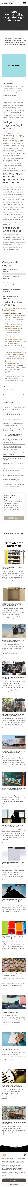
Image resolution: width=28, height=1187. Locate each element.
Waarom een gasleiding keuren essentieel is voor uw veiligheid (12, 1085)
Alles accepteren (14, 1180)
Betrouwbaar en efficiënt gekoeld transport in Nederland (13, 453)
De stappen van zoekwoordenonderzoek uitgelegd (13, 474)
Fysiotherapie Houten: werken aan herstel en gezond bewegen (13, 485)
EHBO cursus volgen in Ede (14, 315)
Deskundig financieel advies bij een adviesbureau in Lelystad (13, 1048)
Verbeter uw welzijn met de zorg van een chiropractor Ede (13, 424)
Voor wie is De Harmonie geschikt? (14, 277)
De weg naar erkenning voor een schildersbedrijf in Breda (12, 937)
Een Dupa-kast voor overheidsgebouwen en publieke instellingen (13, 414)
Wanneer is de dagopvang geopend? (14, 290)
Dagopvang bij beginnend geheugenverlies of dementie (13, 89)
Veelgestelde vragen (11, 95)
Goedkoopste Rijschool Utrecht (12, 419)
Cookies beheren (14, 1184)
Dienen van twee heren (12, 373)
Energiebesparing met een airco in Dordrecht (13, 863)
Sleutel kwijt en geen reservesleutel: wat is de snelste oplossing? (14, 408)
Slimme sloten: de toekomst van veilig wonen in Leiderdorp (13, 434)
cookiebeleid (5, 1173)
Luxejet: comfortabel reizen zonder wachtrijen (13, 678)
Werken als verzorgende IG (14, 352)
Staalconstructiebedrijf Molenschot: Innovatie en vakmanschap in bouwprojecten (13, 790)
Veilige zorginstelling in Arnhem (14, 86)
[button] (25, 1155)
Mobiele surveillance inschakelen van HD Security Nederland (12, 826)
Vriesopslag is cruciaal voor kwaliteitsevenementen (11, 1011)
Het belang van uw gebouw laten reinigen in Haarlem (13, 974)
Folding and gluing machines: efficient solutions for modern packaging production (12, 447)
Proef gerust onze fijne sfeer (13, 93)
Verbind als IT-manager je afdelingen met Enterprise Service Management (13, 326)
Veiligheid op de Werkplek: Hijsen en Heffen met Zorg (14, 1122)
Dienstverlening (14, 25)
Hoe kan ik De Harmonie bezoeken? (14, 297)
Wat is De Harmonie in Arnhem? (14, 270)
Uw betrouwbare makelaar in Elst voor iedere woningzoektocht (13, 715)
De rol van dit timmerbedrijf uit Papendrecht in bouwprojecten (12, 900)
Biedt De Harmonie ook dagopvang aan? (14, 284)
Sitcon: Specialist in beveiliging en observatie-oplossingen (13, 640)
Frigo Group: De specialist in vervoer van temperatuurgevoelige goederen (13, 753)
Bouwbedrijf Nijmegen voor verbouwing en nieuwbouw (11, 480)
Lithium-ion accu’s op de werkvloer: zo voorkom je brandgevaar (14, 469)
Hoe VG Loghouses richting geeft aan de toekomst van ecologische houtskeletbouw (13, 441)
